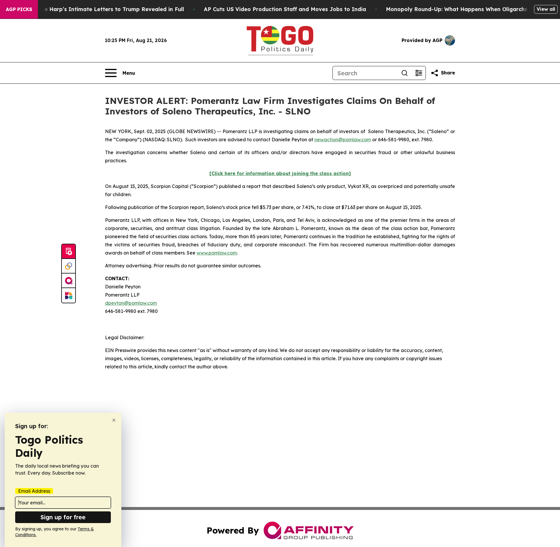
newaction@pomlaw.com (342, 139)
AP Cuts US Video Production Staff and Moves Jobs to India (285, 9)
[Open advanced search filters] (419, 73)
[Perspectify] (68, 266)
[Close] (114, 420)
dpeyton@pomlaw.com (131, 303)
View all (546, 9)
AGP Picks (19, 9)
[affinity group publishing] (68, 281)
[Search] (405, 73)
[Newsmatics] (68, 295)
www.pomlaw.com (217, 253)
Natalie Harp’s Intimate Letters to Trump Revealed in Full (106, 9)
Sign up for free (63, 517)
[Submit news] (68, 251)
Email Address (34, 491)
